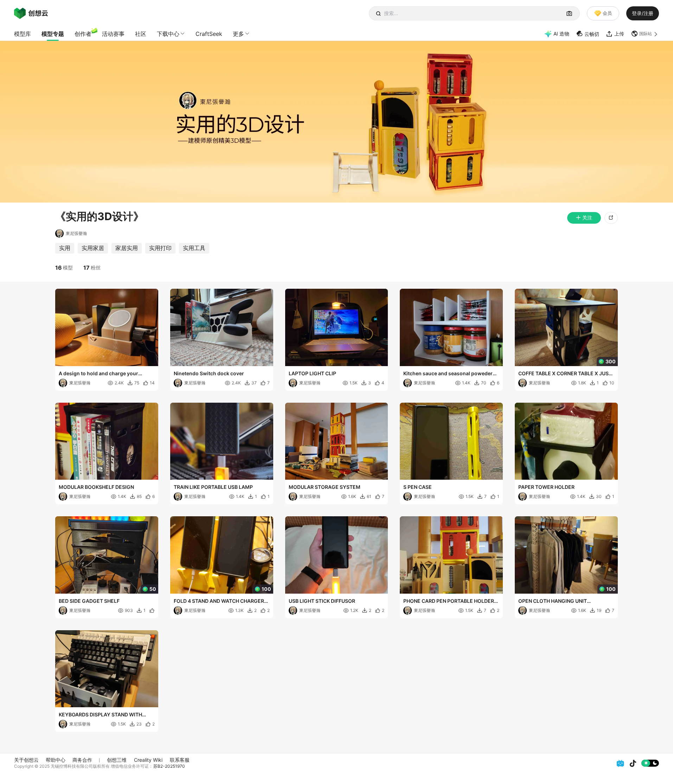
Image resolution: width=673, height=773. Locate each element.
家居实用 (126, 247)
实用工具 (194, 247)
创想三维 (117, 760)
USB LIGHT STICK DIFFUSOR (322, 601)
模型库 (22, 33)
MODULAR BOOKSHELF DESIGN (96, 487)
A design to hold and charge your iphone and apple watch (98, 373)
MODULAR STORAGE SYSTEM (324, 487)
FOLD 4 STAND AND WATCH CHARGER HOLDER (219, 601)
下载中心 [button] (168, 33)
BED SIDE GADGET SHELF (89, 601)
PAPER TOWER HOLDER (546, 487)
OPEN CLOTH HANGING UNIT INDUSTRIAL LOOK (552, 601)
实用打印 (160, 247)
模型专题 (52, 33)
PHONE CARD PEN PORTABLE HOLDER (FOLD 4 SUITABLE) (448, 601)
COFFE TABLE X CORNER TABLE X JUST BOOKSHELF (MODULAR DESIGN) (565, 373)
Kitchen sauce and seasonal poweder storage (448, 373)
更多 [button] (238, 33)
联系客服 (180, 760)
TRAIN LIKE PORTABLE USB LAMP (213, 487)
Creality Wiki (148, 760)
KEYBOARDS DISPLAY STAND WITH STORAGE (100, 714)
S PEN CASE (417, 487)
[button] (645, 33)
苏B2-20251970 (169, 766)
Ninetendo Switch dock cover (209, 373)
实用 (64, 247)
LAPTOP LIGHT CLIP (312, 373)
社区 (140, 33)
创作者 (83, 33)
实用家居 (93, 247)
